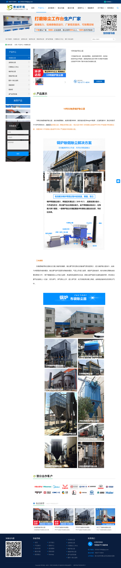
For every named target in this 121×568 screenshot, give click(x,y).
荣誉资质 (51, 551)
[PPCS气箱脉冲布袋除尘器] (63, 516)
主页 (16, 44)
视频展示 (91, 8)
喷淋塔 (11, 89)
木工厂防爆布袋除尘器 (104, 527)
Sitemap (51, 554)
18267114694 (12, 1)
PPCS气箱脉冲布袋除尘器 (63, 527)
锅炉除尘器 (32, 39)
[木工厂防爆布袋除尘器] (105, 516)
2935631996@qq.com (26, 1)
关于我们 (101, 8)
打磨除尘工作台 (59, 39)
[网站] (15, 8)
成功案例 (51, 8)
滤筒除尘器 (24, 39)
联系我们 (110, 8)
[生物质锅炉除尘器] (43, 516)
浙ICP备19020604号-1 (79, 565)
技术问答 (38, 548)
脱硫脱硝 (11, 85)
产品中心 (41, 8)
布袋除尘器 (16, 39)
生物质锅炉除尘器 (39, 527)
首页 (32, 8)
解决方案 (71, 8)
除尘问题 (61, 8)
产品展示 (38, 545)
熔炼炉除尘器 (40, 39)
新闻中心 (81, 8)
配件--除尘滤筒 (69, 39)
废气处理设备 (49, 39)
